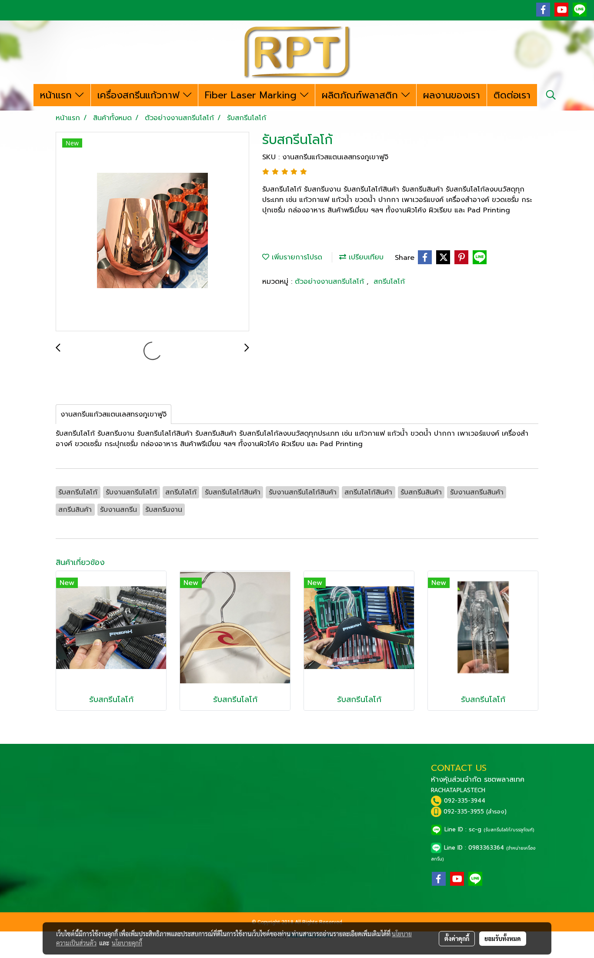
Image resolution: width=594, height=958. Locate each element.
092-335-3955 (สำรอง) (475, 811)
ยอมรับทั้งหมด (502, 938)
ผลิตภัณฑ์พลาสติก (361, 95)
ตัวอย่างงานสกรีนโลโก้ (331, 281)
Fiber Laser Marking (252, 95)
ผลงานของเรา (451, 95)
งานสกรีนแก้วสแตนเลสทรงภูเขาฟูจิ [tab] (113, 414)
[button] (551, 95)
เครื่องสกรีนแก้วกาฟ (140, 95)
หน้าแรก (57, 95)
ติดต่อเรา (512, 95)
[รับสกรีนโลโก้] (152, 232)
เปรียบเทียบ (365, 257)
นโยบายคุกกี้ (127, 943)
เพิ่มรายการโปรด (295, 257)
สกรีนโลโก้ (389, 281)
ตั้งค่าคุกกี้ (456, 938)
